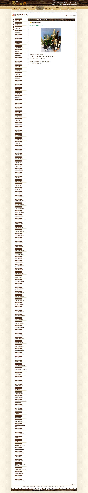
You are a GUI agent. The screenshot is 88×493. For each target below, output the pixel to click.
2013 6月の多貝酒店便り (19, 342)
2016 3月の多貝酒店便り (19, 235)
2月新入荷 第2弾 (18, 456)
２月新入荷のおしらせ (19, 460)
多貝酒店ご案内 (33, 486)
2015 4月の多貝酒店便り (19, 265)
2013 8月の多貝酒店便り (19, 334)
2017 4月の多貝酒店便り (19, 196)
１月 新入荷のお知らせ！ (19, 473)
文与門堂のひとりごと (52, 486)
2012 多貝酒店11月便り (19, 381)
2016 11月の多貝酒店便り (19, 208)
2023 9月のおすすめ (18, 135)
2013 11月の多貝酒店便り (19, 323)
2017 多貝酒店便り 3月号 (19, 200)
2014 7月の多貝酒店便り (19, 300)
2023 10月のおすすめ (19, 131)
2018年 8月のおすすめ (19, 181)
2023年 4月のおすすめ (19, 154)
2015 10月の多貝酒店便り (19, 250)
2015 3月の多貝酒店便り (19, 269)
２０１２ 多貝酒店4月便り (20, 433)
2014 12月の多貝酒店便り (19, 281)
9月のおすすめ (17, 62)
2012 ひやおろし (18, 389)
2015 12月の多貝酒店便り (19, 242)
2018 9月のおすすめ (18, 177)
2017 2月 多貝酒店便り (19, 204)
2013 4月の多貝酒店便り (19, 350)
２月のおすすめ (17, 43)
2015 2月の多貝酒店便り (19, 273)
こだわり (27, 486)
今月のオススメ (39, 486)
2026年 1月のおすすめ (19, 47)
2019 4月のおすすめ (18, 173)
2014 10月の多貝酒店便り (19, 288)
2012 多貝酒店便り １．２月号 (20, 469)
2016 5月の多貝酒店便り (19, 227)
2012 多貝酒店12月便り (19, 374)
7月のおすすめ (17, 24)
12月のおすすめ (17, 51)
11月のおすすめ (17, 55)
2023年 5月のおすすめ (19, 150)
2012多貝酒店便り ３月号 (19, 449)
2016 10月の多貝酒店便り (19, 212)
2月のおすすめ (17, 89)
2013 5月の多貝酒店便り (19, 346)
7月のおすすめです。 (18, 116)
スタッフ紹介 (45, 486)
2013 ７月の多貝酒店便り (19, 338)
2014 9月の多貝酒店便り (19, 292)
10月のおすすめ (17, 104)
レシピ (63, 486)
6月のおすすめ (17, 28)
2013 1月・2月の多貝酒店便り (20, 365)
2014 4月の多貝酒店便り (19, 304)
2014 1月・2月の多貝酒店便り (20, 315)
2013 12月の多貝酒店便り (19, 319)
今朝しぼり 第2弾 (18, 361)
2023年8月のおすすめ (18, 139)
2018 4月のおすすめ (18, 189)
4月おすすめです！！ (18, 166)
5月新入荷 (17, 413)
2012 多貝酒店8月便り (19, 397)
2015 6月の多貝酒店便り (19, 258)
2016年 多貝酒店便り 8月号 (20, 219)
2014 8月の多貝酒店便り (19, 296)
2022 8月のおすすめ (18, 162)
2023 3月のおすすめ (18, 158)
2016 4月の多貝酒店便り (19, 231)
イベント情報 (59, 486)
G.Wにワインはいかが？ (19, 417)
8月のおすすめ (17, 20)
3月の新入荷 (17, 437)
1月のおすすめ (17, 93)
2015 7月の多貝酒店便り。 (19, 254)
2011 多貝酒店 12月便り (20, 480)
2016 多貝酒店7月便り (19, 223)
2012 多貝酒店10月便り (19, 385)
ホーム (68, 15)
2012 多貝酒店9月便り (19, 393)
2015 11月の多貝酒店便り (19, 246)
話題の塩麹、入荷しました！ (20, 445)
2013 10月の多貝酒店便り (19, 327)
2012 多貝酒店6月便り (19, 409)
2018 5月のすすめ (18, 185)
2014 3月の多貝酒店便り (19, 311)
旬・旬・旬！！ (17, 357)
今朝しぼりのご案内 (18, 277)
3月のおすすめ (17, 39)
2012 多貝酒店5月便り (19, 421)
